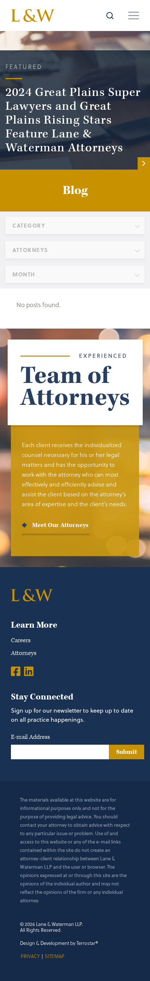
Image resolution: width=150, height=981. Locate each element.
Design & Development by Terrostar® (59, 942)
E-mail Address (30, 737)
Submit (126, 752)
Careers (21, 640)
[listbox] (75, 225)
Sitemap (54, 956)
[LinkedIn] (28, 671)
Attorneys (23, 653)
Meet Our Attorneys (60, 525)
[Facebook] (15, 671)
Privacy (30, 956)
